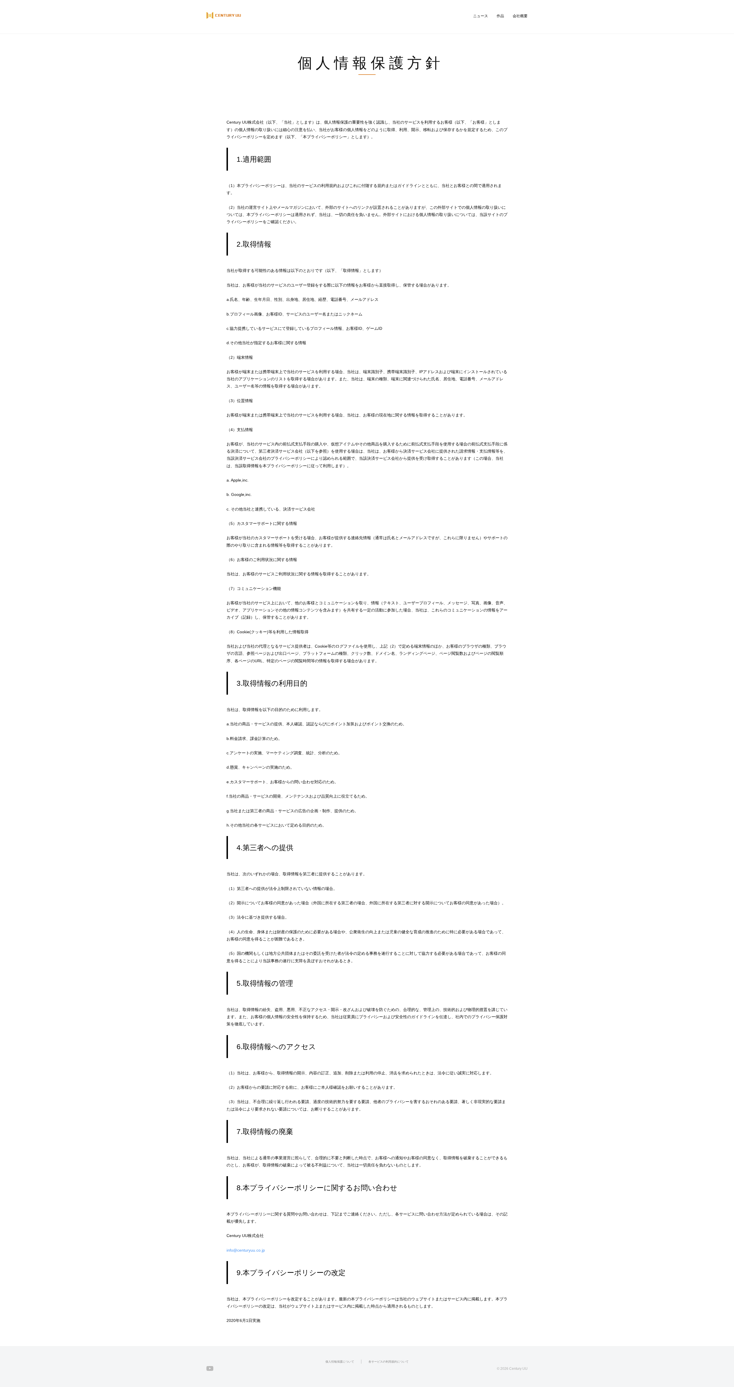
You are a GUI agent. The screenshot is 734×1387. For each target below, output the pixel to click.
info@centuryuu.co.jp (246, 1250)
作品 (500, 16)
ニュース (480, 16)
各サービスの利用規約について (388, 1361)
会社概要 (520, 16)
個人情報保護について (339, 1361)
